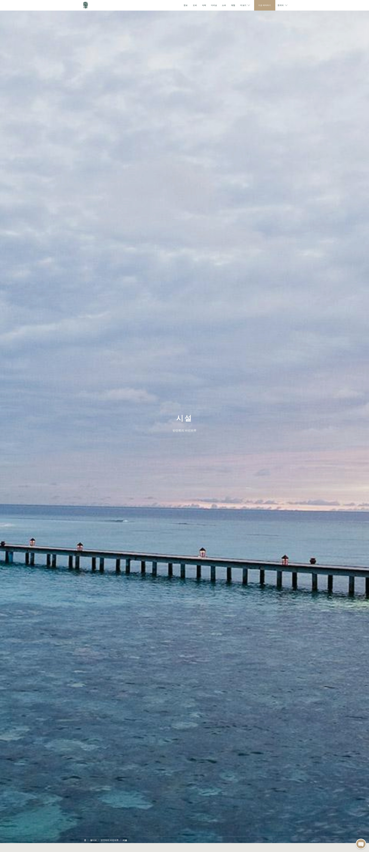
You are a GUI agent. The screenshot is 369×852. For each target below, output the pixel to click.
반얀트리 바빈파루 (110, 839)
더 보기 (243, 5)
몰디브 (93, 839)
